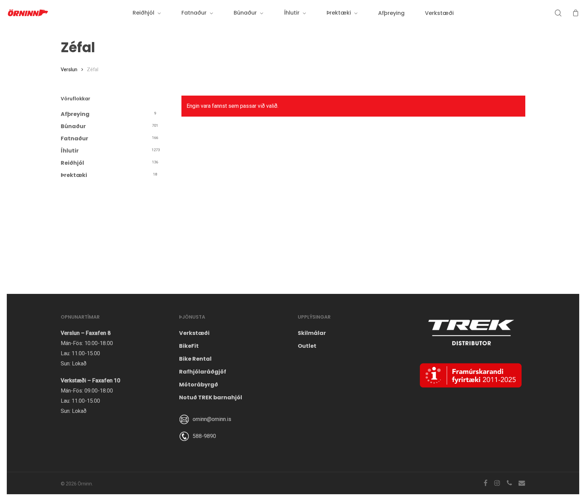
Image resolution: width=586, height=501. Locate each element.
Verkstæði (194, 333)
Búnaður (73, 126)
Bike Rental (195, 359)
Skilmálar (312, 333)
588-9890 (204, 436)
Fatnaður (74, 138)
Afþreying (75, 114)
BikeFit (189, 346)
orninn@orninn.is (212, 419)
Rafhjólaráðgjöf (202, 372)
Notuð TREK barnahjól (210, 397)
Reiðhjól (72, 163)
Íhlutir (70, 151)
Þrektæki (74, 175)
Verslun (69, 69)
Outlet (307, 346)
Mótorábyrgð (198, 384)
